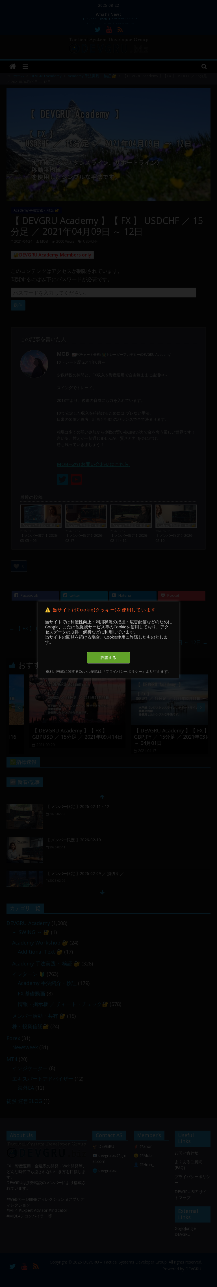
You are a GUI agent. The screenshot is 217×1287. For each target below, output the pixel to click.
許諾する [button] (108, 657)
